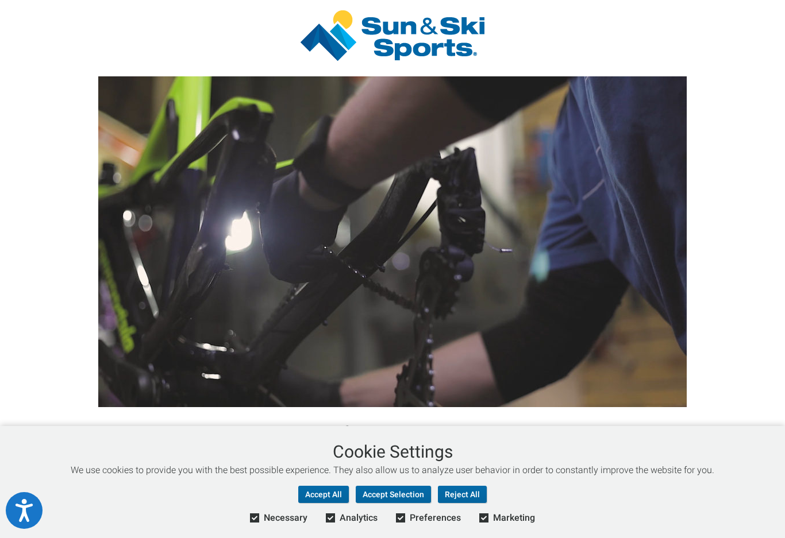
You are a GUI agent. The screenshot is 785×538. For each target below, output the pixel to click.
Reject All (462, 494)
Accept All (323, 494)
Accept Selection (393, 494)
